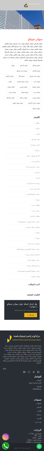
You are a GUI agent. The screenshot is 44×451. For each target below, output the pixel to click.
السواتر (39, 407)
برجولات (37, 150)
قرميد (38, 178)
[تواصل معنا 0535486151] (5, 445)
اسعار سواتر (11, 87)
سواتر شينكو (36, 65)
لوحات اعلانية (36, 276)
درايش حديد (36, 211)
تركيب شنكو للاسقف (33, 194)
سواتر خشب (12, 92)
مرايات (37, 238)
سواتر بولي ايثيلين (17, 103)
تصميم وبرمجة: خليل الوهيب (22, 448)
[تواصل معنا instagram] (29, 372)
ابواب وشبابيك (35, 145)
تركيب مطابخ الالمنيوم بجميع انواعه (29, 271)
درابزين (37, 172)
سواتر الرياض (24, 65)
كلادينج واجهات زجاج (33, 156)
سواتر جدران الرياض (34, 103)
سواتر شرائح (36, 108)
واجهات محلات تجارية (33, 227)
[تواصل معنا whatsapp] (39, 446)
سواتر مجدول (36, 87)
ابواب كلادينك (36, 139)
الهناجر (39, 411)
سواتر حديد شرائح (35, 76)
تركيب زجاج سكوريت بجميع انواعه (29, 222)
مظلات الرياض (35, 216)
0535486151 (37, 389)
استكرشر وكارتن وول (33, 254)
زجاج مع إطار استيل (33, 266)
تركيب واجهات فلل (34, 260)
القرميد (39, 418)
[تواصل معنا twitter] (34, 372)
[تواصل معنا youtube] (24, 372)
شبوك (38, 200)
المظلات (38, 403)
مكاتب (38, 233)
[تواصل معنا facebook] (38, 372)
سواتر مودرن (23, 87)
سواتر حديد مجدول (21, 71)
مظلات (37, 123)
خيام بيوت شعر (35, 189)
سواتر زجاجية (23, 98)
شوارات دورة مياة (34, 243)
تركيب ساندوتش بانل (33, 167)
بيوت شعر (38, 422)
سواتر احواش (10, 76)
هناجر (38, 134)
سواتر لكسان (36, 71)
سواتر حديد (37, 81)
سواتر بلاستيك (10, 98)
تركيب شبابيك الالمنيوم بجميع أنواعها (28, 249)
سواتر (13, 65)
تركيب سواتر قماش (23, 81)
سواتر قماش (25, 92)
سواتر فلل (22, 76)
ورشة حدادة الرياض (33, 183)
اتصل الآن (31, 315)
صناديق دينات (36, 161)
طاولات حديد (36, 205)
